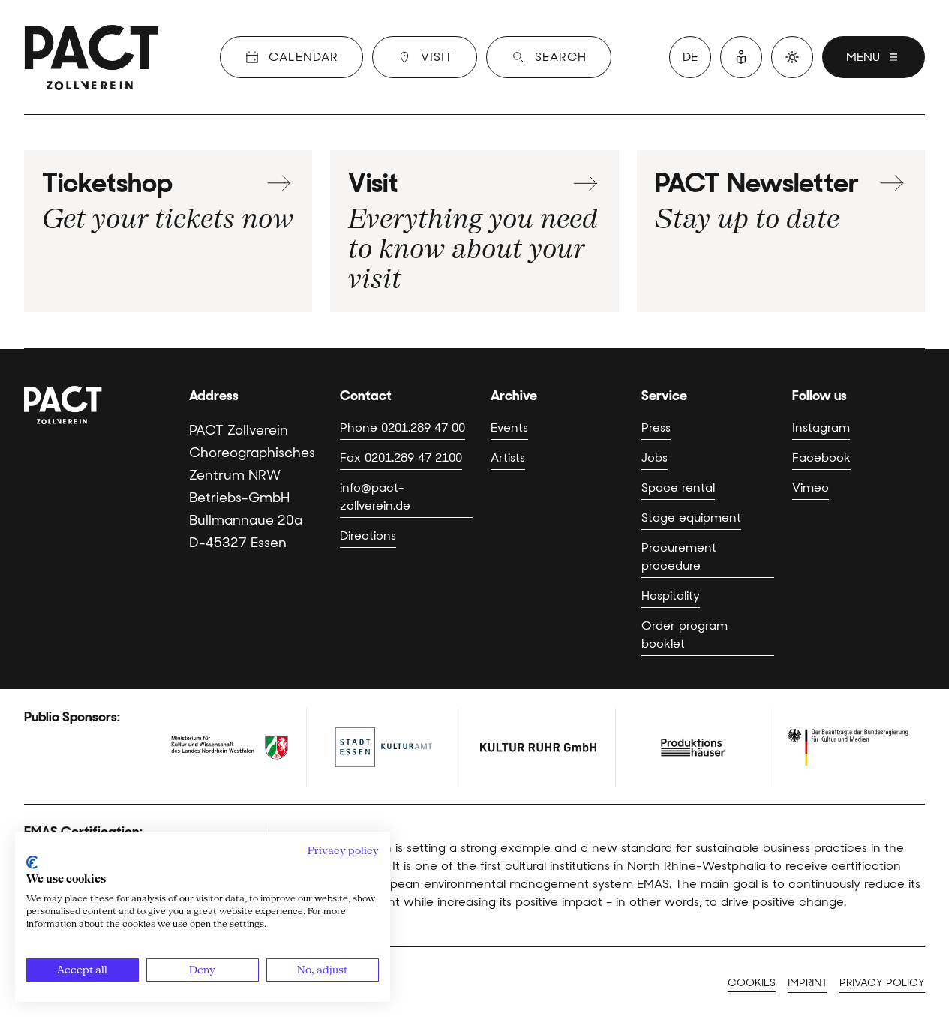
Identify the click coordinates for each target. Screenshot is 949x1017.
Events (509, 427)
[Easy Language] (741, 57)
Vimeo (810, 487)
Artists (508, 457)
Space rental (678, 487)
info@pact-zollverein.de (375, 496)
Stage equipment (691, 517)
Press (656, 427)
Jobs (654, 457)
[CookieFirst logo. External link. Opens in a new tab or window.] (32, 862)
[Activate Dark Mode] (792, 57)
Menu (863, 57)
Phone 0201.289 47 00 (402, 427)
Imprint (807, 982)
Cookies (752, 982)
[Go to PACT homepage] (91, 57)
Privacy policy (882, 982)
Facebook (821, 457)
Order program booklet (684, 634)
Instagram (821, 427)
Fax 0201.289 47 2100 (401, 457)
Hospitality (670, 595)
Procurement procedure (678, 556)
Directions (368, 535)
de (690, 57)
